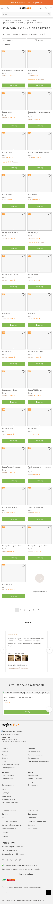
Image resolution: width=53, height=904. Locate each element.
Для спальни (33, 785)
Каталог (5, 814)
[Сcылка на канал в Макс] (11, 859)
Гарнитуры (6, 793)
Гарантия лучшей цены (37, 821)
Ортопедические (8, 768)
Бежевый (15, 34)
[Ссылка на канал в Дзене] (15, 859)
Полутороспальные (35, 755)
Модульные (6, 796)
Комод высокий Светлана (18, 668)
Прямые (5, 752)
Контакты (31, 825)
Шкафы (31, 772)
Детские (5, 782)
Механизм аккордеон (10, 764)
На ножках (24, 34)
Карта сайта (33, 829)
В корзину (13, 85)
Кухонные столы (8, 799)
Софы (4, 761)
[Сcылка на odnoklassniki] (7, 859)
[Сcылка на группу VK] (3, 859)
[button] (13, 67)
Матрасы (5, 772)
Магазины (32, 818)
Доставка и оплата (9, 821)
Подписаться (48, 892)
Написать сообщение (26, 874)
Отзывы (5, 836)
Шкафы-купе (33, 775)
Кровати (31, 749)
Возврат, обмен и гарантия (12, 825)
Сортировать (7, 40)
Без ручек (34, 34)
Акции (4, 818)
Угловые (5, 755)
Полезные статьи (9, 829)
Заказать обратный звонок (12, 846)
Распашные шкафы (35, 778)
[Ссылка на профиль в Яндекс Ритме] (19, 859)
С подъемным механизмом (38, 761)
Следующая (37, 610)
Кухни (4, 790)
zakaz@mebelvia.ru (9, 850)
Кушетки (5, 758)
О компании (32, 814)
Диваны (5, 749)
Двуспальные (33, 758)
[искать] (49, 14)
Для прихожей (33, 782)
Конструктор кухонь (10, 802)
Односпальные (34, 752)
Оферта (5, 832)
